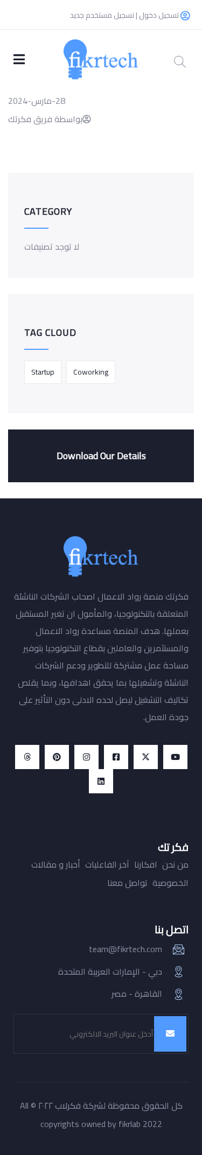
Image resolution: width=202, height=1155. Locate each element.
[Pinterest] (57, 757)
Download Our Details (101, 455)
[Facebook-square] (116, 757)
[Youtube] (175, 757)
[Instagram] (86, 757)
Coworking (90, 372)
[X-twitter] (146, 757)
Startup (42, 372)
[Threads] (27, 757)
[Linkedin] (101, 781)
